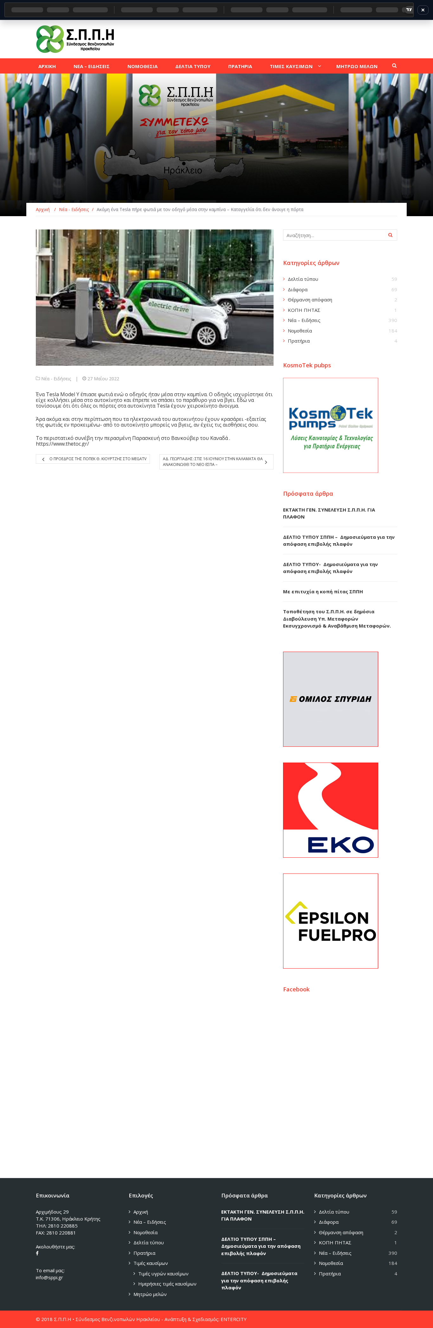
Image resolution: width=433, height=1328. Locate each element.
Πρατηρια (240, 66)
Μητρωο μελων (357, 66)
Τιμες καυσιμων (291, 66)
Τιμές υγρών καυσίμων (163, 1273)
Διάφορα (297, 289)
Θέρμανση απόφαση (310, 299)
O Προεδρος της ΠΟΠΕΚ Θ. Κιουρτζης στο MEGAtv (97, 458)
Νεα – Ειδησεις (92, 66)
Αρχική (140, 1212)
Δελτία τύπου (303, 279)
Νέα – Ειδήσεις (304, 320)
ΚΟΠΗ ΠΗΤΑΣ (304, 310)
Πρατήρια (299, 341)
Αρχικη (47, 66)
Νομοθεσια (142, 66)
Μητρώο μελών (150, 1294)
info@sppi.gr (49, 1277)
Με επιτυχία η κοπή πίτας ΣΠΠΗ (323, 591)
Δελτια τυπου (192, 66)
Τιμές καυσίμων (150, 1263)
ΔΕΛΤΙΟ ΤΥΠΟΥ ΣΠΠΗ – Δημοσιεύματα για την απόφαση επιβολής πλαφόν (261, 1246)
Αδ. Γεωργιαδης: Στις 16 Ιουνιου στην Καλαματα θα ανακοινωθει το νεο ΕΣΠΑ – (213, 461)
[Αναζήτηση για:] (340, 235)
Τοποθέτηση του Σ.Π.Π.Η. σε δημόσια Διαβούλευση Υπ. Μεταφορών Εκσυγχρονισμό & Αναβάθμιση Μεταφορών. (337, 618)
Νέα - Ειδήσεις (56, 379)
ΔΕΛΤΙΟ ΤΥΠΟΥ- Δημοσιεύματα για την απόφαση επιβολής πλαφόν (259, 1280)
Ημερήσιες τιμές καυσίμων (167, 1283)
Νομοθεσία (300, 330)
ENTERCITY (234, 1319)
